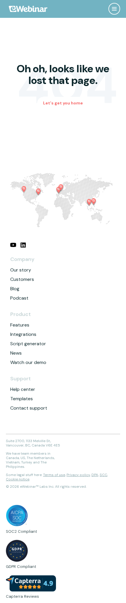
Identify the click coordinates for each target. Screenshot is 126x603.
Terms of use (54, 475)
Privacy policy (78, 475)
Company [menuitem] (22, 259)
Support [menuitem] (20, 378)
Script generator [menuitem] (28, 344)
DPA (94, 475)
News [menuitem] (16, 353)
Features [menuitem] (19, 325)
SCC (103, 475)
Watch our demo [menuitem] (28, 362)
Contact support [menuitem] (28, 408)
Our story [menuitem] (20, 270)
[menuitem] (13, 245)
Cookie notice (17, 479)
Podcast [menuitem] (19, 298)
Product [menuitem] (20, 314)
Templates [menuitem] (21, 399)
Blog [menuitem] (14, 289)
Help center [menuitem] (22, 389)
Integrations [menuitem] (23, 334)
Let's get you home (63, 103)
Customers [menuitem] (22, 279)
